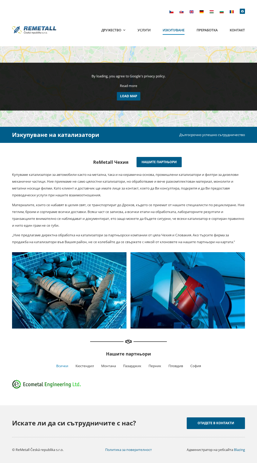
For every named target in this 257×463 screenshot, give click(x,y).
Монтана (108, 366)
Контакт (237, 30)
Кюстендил (84, 366)
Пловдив (175, 366)
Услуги (144, 30)
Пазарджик (132, 366)
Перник (155, 366)
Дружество (111, 30)
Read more (128, 85)
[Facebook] (242, 11)
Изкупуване (174, 30)
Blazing (239, 449)
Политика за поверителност (128, 449)
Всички (62, 366)
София (195, 366)
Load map (128, 96)
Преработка (207, 30)
